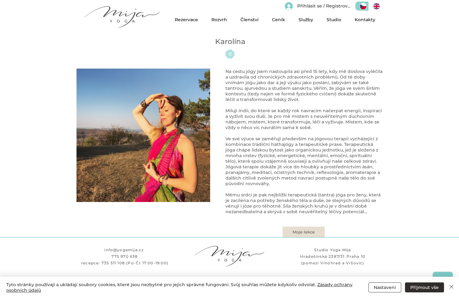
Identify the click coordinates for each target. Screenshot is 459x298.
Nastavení (385, 287)
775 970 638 (124, 256)
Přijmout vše (424, 287)
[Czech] (361, 6)
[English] (375, 6)
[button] (278, 20)
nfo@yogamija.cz (125, 250)
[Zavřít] (451, 287)
